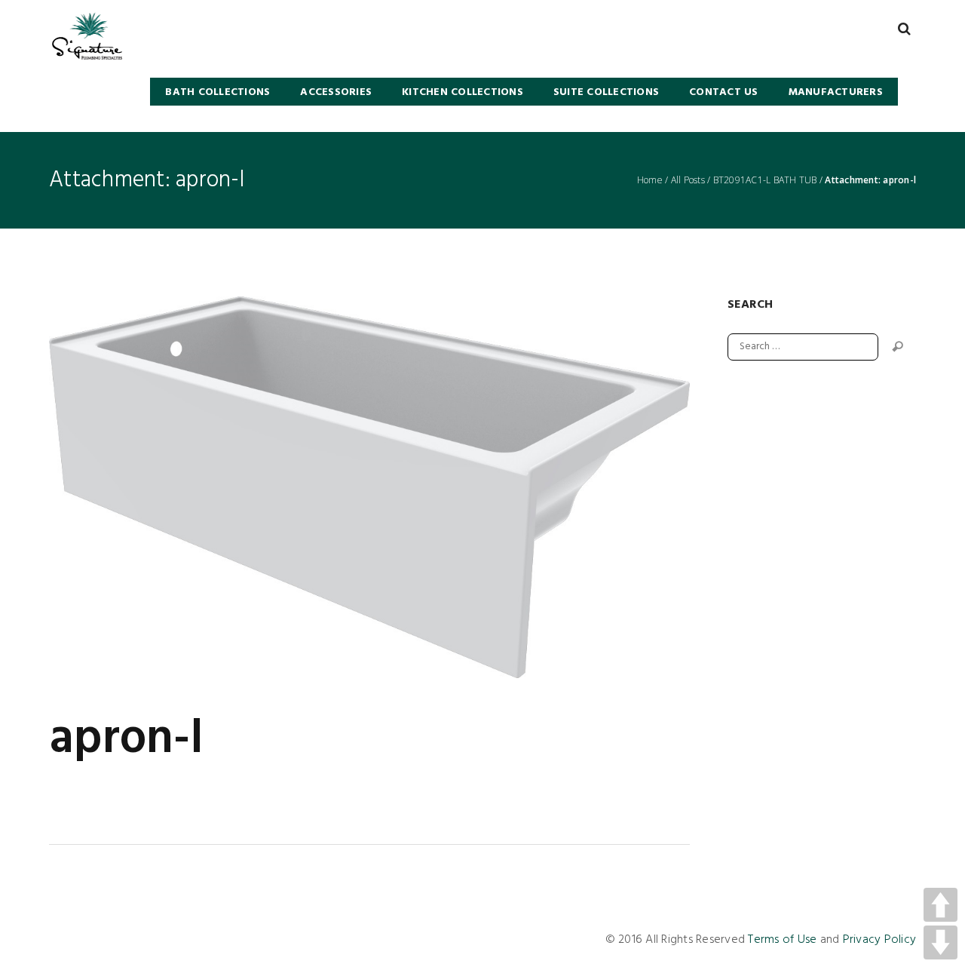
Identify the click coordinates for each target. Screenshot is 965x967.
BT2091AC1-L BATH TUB (765, 180)
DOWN (940, 942)
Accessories (336, 92)
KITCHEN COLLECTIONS (462, 92)
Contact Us (723, 92)
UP (940, 905)
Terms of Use (782, 940)
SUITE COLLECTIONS (606, 92)
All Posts (688, 180)
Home (650, 180)
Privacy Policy (880, 940)
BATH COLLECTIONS (217, 92)
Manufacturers (836, 92)
